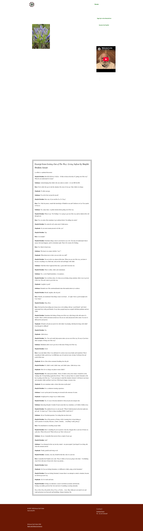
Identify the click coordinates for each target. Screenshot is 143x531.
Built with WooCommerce (34, 526)
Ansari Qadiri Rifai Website (103, 39)
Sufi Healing (72, 4)
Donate (97, 4)
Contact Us (104, 4)
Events (80, 4)
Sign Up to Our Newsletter (104, 18)
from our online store (42, 56)
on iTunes (39, 58)
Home (32, 10)
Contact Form (100, 511)
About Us (50, 4)
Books (88, 4)
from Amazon (40, 60)
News (65, 4)
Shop (59, 4)
